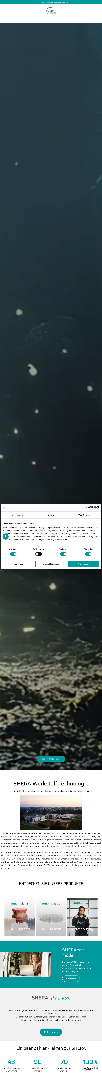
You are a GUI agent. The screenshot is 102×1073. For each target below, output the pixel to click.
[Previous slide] (7, 396)
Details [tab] (51, 515)
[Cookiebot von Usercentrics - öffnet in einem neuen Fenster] (88, 507)
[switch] (38, 554)
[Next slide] (95, 396)
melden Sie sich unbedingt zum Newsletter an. (76, 865)
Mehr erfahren (71, 978)
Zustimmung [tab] (17, 515)
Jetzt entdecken (51, 759)
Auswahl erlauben (51, 564)
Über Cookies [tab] (84, 515)
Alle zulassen (83, 564)
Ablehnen (18, 564)
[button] (5, 10)
